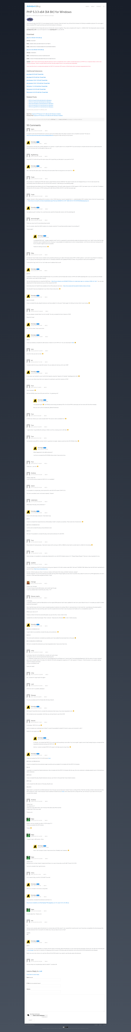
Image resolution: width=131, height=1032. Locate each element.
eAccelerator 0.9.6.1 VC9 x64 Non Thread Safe (38, 83)
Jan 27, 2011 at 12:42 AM (36, 801)
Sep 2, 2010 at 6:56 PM (43, 401)
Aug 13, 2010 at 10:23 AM (36, 209)
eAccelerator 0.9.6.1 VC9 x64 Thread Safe (37, 80)
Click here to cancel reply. (33, 974)
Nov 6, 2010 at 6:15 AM (36, 598)
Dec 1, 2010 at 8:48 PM (36, 697)
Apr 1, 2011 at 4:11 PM (36, 874)
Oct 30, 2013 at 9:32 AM (36, 961)
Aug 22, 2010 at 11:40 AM (37, 350)
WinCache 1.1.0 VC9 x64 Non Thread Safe (37, 86)
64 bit (29, 109)
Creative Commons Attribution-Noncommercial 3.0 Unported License (73, 1028)
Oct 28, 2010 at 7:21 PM (36, 553)
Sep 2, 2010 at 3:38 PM (36, 387)
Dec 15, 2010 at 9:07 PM (36, 755)
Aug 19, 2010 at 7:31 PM (36, 270)
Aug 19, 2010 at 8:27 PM (36, 297)
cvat (32, 551)
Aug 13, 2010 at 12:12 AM (36, 178)
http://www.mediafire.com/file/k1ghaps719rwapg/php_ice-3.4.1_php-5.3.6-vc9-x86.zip (48, 902)
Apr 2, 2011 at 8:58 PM (36, 911)
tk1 (32, 360)
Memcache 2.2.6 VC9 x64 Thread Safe (36, 89)
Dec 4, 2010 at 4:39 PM (36, 708)
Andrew (33, 800)
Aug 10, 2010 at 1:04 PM (36, 156)
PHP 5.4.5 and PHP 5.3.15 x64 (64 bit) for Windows (41, 105)
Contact (98, 6)
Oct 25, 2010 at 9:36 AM (36, 542)
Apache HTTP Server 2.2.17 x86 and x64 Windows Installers (46, 114)
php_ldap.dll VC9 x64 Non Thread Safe (36, 77)
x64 (46, 109)
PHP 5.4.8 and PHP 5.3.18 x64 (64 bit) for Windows (41, 103)
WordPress (32, 1025)
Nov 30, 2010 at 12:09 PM (37, 674)
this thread (30, 950)
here (73, 342)
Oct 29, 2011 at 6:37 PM (36, 922)
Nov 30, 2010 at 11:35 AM (37, 652)
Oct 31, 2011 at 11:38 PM (36, 942)
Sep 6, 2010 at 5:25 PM (43, 449)
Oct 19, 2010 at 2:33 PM (36, 512)
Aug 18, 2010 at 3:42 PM (36, 254)
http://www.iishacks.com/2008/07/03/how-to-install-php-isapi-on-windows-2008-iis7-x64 (74, 281)
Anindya (52, 15)
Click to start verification (38, 1015)
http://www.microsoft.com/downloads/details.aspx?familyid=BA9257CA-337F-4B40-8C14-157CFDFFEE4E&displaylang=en (58, 200)
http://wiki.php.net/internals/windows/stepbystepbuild (40, 135)
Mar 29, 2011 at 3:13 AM (43, 847)
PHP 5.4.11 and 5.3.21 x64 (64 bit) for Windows (40, 102)
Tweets (87, 6)
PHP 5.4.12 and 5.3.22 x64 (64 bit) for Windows (40, 100)
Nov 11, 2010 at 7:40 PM (36, 626)
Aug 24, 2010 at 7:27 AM (36, 362)
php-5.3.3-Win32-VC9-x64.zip (34, 37)
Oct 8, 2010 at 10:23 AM (36, 474)
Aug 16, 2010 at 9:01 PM (43, 237)
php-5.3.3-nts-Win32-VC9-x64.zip (35, 49)
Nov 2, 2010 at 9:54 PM (36, 583)
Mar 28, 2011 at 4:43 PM (36, 836)
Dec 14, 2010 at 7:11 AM (36, 722)
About (92, 6)
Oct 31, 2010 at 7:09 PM (36, 564)
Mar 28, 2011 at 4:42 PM (36, 820)
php (35, 109)
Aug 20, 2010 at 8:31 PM (36, 325)
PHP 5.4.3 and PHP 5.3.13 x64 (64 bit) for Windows (41, 107)
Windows (47, 15)
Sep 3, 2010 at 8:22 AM (36, 415)
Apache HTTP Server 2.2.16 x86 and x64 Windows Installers (48, 115)
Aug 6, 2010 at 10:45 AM (36, 130)
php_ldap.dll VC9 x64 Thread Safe (35, 74)
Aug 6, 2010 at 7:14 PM (36, 143)
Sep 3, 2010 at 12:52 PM (36, 427)
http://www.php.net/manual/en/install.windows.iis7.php (76, 286)
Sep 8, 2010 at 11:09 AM (36, 463)
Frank (32, 177)
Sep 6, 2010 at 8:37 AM (36, 438)
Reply (46, 130)
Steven (33, 720)
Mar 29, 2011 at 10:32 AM (36, 858)
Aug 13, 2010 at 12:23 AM (36, 196)
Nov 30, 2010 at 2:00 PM (36, 685)
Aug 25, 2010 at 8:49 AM (36, 373)
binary (32, 109)
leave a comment (63, 119)
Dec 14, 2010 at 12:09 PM (43, 739)
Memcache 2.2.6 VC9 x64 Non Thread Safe (37, 92)
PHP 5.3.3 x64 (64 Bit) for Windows (49, 12)
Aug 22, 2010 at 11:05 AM (36, 336)
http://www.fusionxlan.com (40, 569)
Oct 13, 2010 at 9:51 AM (36, 487)
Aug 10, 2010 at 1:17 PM (36, 167)
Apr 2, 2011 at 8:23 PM (36, 896)
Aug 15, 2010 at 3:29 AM (36, 220)
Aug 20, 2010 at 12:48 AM (37, 311)
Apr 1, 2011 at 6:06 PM (36, 885)
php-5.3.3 (38, 109)
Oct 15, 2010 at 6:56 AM (36, 501)
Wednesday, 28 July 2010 (38, 15)
